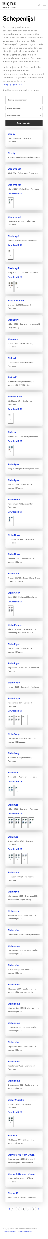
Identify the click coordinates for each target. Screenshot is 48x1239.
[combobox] (24, 108)
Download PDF (15, 193)
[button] (44, 4)
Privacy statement (25, 1231)
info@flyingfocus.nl (13, 84)
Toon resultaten (24, 123)
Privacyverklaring (10, 1231)
